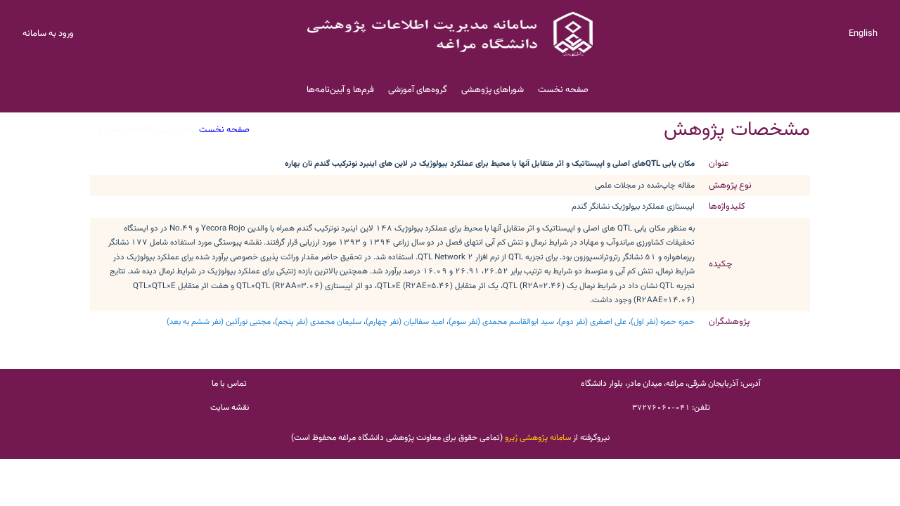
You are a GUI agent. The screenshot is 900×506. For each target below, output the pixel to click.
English (863, 34)
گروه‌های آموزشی (417, 90)
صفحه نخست (563, 90)
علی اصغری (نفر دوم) (592, 322)
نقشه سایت (229, 407)
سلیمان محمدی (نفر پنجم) (318, 322)
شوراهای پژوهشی (492, 90)
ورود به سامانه (48, 34)
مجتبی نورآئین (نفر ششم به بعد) (219, 322)
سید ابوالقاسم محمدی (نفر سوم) (501, 322)
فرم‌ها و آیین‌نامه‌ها (340, 90)
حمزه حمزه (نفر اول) (663, 322)
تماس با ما (229, 383)
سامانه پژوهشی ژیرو (538, 438)
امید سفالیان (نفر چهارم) (405, 322)
